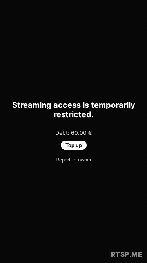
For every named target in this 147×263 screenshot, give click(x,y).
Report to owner (73, 160)
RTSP (127, 254)
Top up (73, 145)
